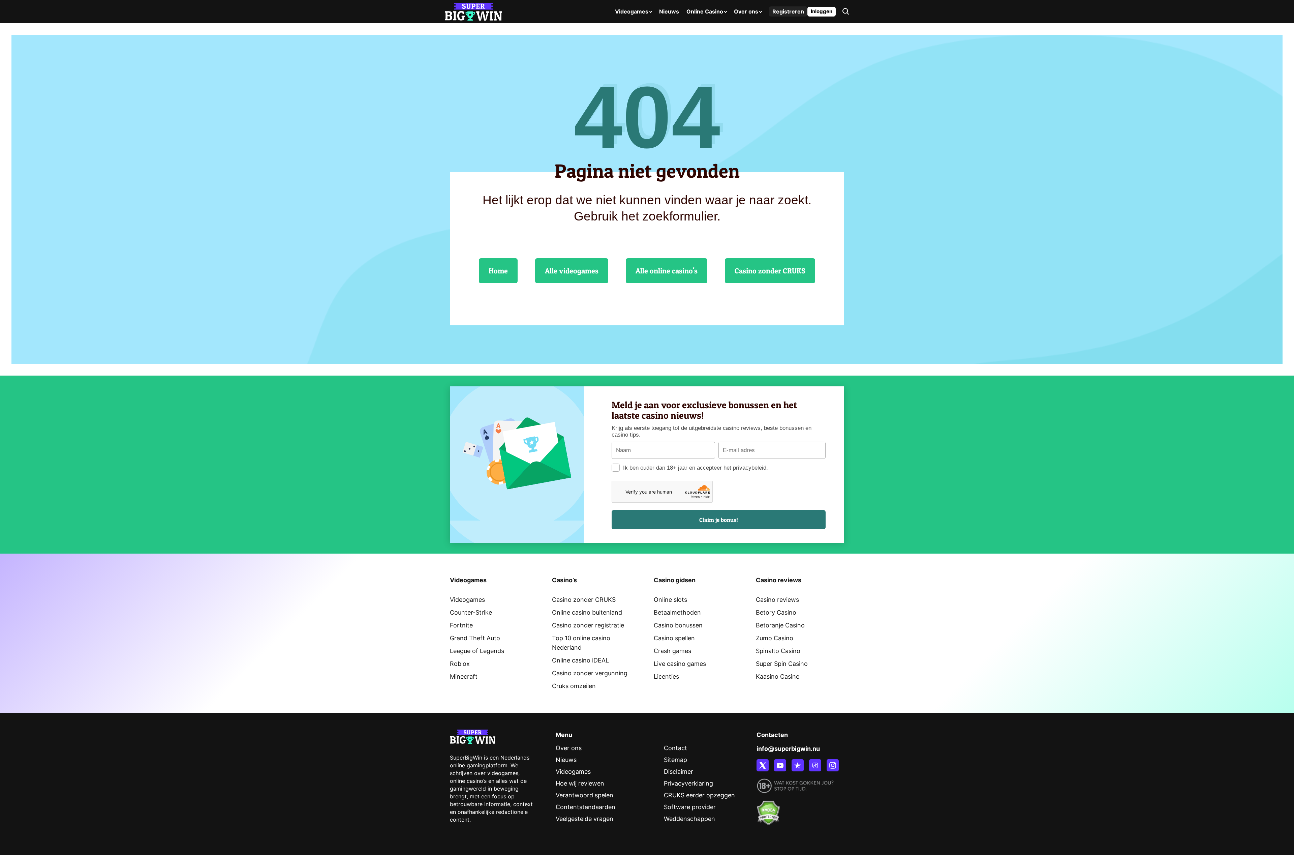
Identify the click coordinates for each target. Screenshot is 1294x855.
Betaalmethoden (677, 612)
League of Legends (477, 650)
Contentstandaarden (585, 806)
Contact (675, 747)
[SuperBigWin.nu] (473, 10)
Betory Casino (776, 612)
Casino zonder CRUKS (770, 270)
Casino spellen (674, 638)
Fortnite (461, 625)
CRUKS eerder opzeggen (699, 795)
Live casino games (680, 663)
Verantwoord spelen (584, 795)
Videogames (631, 11)
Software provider (690, 806)
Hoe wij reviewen (580, 783)
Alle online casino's (667, 270)
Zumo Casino (774, 638)
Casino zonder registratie (588, 625)
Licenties (666, 676)
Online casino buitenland (587, 612)
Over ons (746, 11)
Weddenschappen (689, 818)
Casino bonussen (678, 625)
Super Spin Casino (782, 663)
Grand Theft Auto (475, 638)
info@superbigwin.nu (788, 748)
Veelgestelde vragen (584, 818)
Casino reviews (777, 599)
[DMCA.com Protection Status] (768, 809)
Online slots (670, 599)
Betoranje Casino (780, 625)
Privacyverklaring (688, 783)
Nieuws (669, 11)
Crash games (672, 650)
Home (498, 270)
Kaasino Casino (778, 676)
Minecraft (463, 676)
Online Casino (704, 11)
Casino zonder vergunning (589, 673)
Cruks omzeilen (574, 685)
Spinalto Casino (778, 650)
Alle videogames (571, 270)
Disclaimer (678, 771)
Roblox (460, 663)
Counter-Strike (471, 612)
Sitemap (675, 759)
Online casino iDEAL (580, 660)
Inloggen (821, 11)
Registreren (788, 11)
